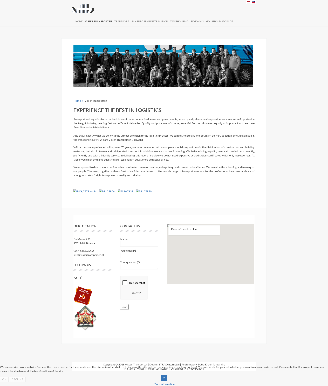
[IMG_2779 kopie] (84, 191)
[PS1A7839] (125, 191)
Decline (17, 379)
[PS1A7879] (144, 191)
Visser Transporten (98, 21)
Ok (4, 379)
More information (164, 383)
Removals (197, 21)
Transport (121, 21)
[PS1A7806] (107, 191)
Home (79, 21)
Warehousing (179, 21)
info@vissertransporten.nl (88, 254)
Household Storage (219, 21)
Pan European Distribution (150, 21)
